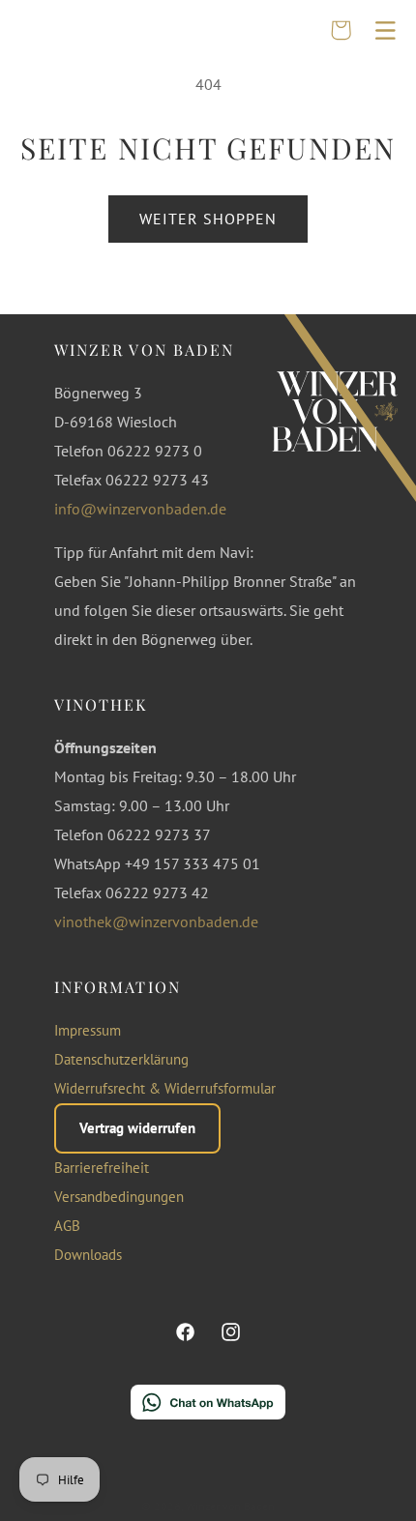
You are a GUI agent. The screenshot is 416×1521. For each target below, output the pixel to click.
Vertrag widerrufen (137, 1128)
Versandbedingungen (119, 1196)
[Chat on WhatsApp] (208, 1407)
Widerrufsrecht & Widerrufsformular (165, 1088)
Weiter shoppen (208, 218)
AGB (67, 1225)
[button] (385, 30)
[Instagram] (230, 1332)
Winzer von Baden (230, 1506)
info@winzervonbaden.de (140, 508)
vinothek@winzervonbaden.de (156, 921)
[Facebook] (185, 1332)
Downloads (88, 1254)
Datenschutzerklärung (121, 1059)
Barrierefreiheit (101, 1167)
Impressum (87, 1030)
